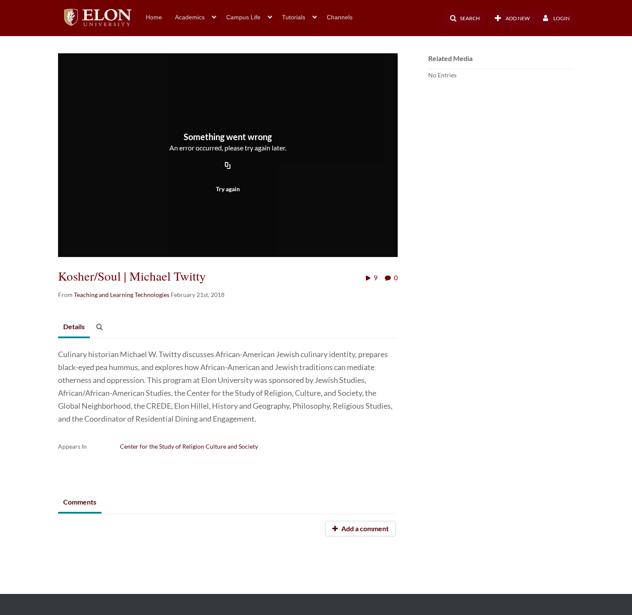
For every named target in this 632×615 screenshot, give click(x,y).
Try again (228, 189)
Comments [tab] (79, 502)
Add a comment (364, 528)
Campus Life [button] (243, 17)
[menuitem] (160, 16)
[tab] (74, 327)
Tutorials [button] (293, 17)
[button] (464, 18)
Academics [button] (190, 17)
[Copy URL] (228, 166)
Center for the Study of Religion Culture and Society (189, 446)
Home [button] (154, 17)
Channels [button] (340, 17)
